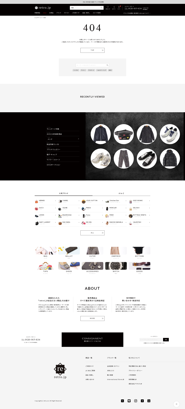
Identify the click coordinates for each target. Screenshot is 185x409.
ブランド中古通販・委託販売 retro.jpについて (136, 13)
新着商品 (37, 13)
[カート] (119, 8)
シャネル (76, 70)
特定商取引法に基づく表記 (137, 366)
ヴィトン (83, 70)
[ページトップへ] (176, 404)
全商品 (51, 13)
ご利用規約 (132, 375)
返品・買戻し (86, 13)
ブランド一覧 (111, 358)
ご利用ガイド (76, 13)
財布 (110, 70)
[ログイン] (114, 8)
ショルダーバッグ (101, 70)
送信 (166, 339)
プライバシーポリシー (135, 370)
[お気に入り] (108, 8)
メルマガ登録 (97, 13)
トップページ (38, 17)
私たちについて (134, 358)
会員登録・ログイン (113, 366)
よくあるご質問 (90, 370)
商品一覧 (89, 358)
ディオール (91, 70)
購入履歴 (110, 375)
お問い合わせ (90, 379)
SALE (44, 13)
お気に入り (110, 370)
